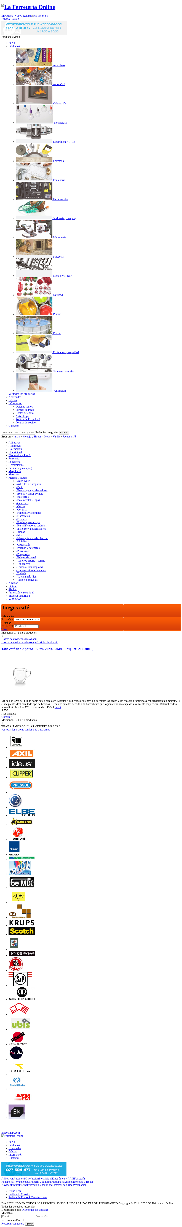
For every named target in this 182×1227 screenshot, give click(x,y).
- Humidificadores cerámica (31, 525)
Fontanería (7, 1181)
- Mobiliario (22, 541)
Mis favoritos (40, 15)
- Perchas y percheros (28, 547)
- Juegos (20, 531)
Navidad (6, 1184)
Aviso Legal (22, 416)
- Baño (19, 487)
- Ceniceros (22, 503)
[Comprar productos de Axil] (22, 757)
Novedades (15, 396)
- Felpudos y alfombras (28, 512)
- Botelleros (22, 496)
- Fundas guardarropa (28, 522)
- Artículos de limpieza (28, 484)
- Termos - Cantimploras (29, 566)
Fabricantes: (8, 616)
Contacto (14, 425)
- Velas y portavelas (27, 579)
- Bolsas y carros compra (29, 493)
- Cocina (20, 506)
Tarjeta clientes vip (47, 642)
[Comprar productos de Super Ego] (22, 1102)
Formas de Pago (25, 409)
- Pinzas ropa (23, 551)
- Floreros (21, 519)
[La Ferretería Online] (28, 7)
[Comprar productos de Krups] (22, 925)
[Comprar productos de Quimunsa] (16, 747)
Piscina (23, 1184)
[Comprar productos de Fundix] (16, 1059)
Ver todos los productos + (24, 393)
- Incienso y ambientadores (31, 528)
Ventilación (80, 1184)
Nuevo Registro (23, 15)
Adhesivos (7, 1178)
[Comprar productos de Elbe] (22, 815)
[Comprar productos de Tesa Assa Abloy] (14, 854)
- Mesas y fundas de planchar (32, 538)
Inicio (12, 42)
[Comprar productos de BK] (17, 1117)
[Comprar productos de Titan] (18, 1044)
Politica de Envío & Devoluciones (28, 1197)
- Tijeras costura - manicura (31, 570)
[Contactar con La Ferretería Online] (34, 33)
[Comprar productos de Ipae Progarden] (22, 858)
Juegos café (69, 436)
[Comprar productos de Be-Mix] (22, 887)
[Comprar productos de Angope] (19, 902)
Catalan (14, 18)
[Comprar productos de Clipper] (22, 777)
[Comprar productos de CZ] (16, 807)
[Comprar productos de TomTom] (18, 839)
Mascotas (69, 1181)
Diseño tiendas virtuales (35, 1209)
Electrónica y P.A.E (63, 1178)
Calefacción (32, 1178)
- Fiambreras (23, 515)
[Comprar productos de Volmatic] (20, 873)
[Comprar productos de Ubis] (21, 1029)
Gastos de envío (25, 412)
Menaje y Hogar (32, 436)
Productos (14, 46)
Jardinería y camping (40, 1181)
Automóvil (19, 1178)
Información (15, 403)
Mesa (47, 436)
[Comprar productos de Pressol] (21, 792)
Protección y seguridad (40, 1184)
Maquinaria (58, 1181)
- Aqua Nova (23, 480)
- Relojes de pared (26, 557)
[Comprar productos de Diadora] (19, 1073)
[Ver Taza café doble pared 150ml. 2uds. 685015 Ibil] (20, 697)
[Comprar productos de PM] (20, 917)
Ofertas (13, 400)
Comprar (6, 716)
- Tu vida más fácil (26, 576)
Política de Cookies (19, 1194)
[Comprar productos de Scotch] (22, 934)
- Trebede (21, 573)
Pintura (15, 1184)
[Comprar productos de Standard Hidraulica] (17, 1088)
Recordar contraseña (12, 1223)
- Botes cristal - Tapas (28, 499)
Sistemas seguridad (63, 1184)
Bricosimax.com (10, 1132)
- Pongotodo (23, 554)
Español (5, 18)
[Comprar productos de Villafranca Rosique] (14, 949)
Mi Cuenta (7, 15)
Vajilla (56, 436)
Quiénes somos (24, 406)
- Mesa (19, 535)
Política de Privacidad (28, 419)
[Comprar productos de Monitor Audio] (22, 999)
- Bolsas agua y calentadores (31, 490)
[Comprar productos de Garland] (22, 824)
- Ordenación (23, 544)
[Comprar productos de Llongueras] (22, 955)
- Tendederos (23, 563)
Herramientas (20, 1181)
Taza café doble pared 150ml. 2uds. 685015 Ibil (47, 649)
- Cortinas (21, 509)
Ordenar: (6, 622)
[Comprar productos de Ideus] (22, 767)
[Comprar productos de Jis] (19, 1014)
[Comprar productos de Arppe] (16, 970)
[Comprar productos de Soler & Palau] (20, 985)
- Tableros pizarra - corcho (30, 560)
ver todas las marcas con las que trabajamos (25, 729)
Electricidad (45, 1178)
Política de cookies (26, 422)
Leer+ (58, 707)
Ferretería (79, 1178)
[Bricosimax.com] (12, 1135)
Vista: (4, 629)
